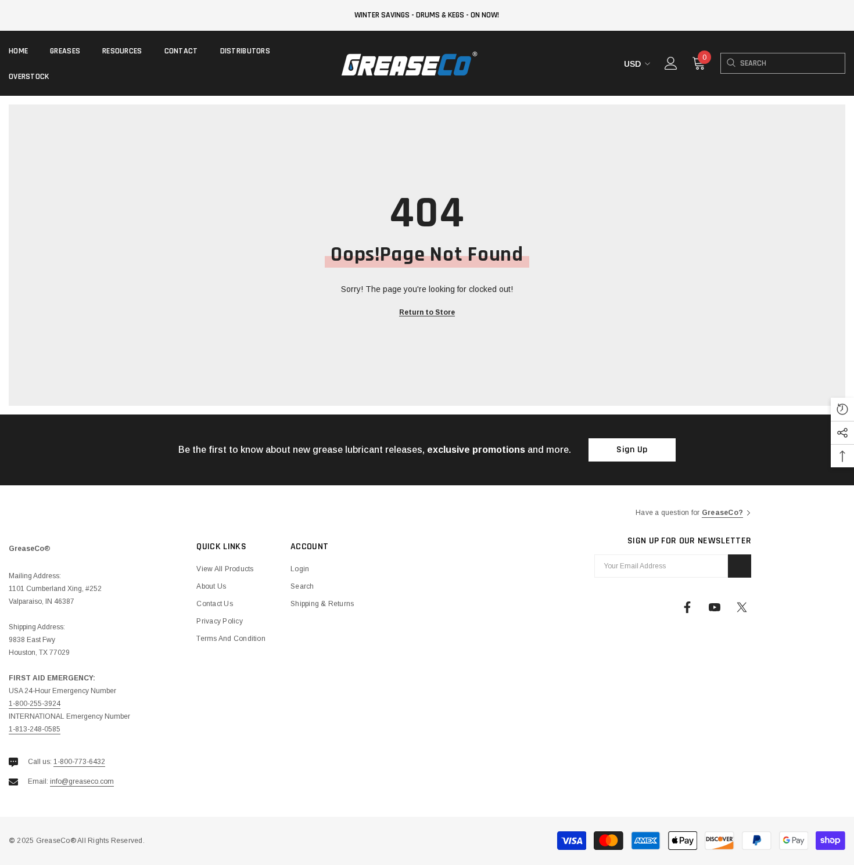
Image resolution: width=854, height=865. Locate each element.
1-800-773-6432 (79, 762)
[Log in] (671, 63)
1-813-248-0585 (34, 729)
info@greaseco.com (82, 781)
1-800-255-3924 (34, 704)
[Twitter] (742, 607)
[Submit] (739, 566)
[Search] (730, 63)
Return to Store (427, 312)
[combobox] (792, 63)
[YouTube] (714, 607)
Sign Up (631, 450)
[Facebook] (687, 607)
